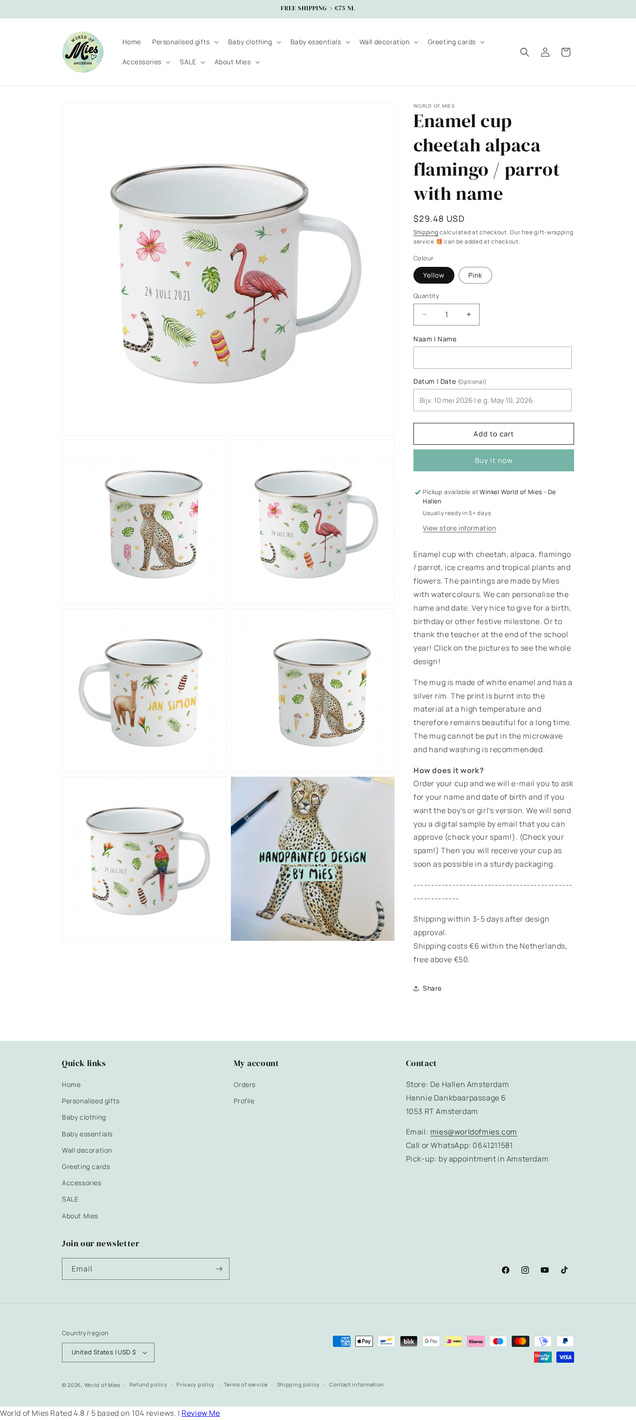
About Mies (80, 1215)
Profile (244, 1100)
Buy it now (494, 460)
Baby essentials (87, 1133)
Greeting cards (86, 1166)
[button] (185, 42)
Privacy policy (195, 1384)
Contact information (356, 1384)
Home (71, 1084)
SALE (70, 1199)
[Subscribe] (219, 1269)
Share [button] (432, 988)
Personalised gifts (91, 1100)
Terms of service (246, 1384)
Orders (245, 1084)
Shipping (426, 232)
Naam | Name (435, 339)
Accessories (81, 1182)
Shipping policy (298, 1384)
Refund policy (148, 1384)
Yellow (434, 275)
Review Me (201, 1413)
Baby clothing (84, 1117)
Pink (475, 275)
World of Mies (102, 1384)
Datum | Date (450, 381)
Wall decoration (87, 1150)
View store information (459, 527)
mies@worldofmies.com (473, 1132)
